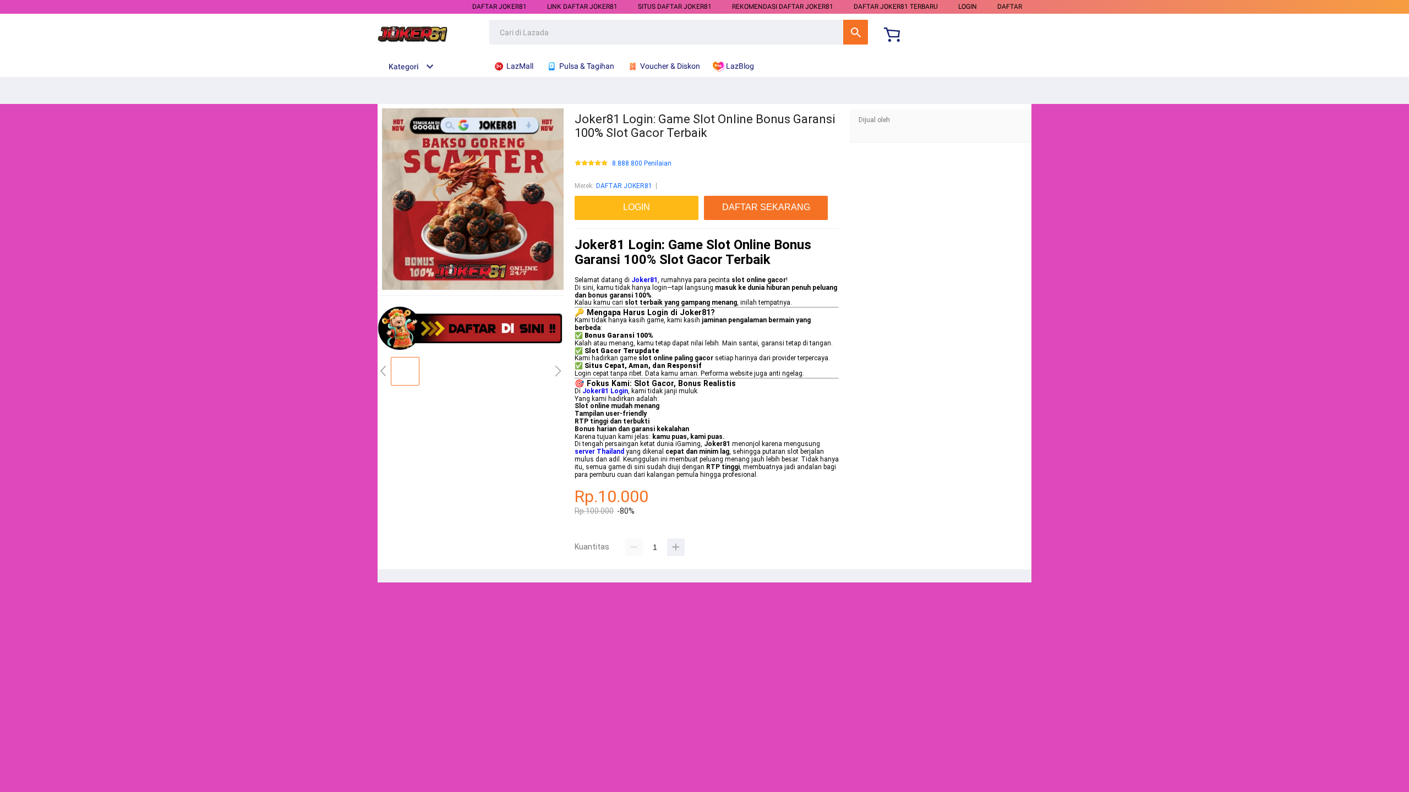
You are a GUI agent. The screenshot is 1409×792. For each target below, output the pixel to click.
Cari (855, 32)
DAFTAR (1009, 6)
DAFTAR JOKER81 (499, 6)
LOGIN (967, 6)
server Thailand (599, 451)
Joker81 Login (605, 391)
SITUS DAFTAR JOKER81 (675, 6)
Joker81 (644, 280)
